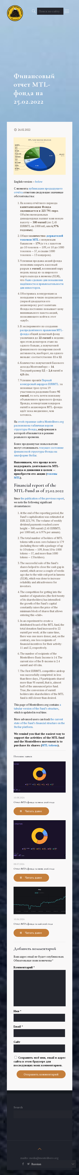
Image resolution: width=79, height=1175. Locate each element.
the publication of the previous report (42, 498)
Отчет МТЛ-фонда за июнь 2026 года (34, 868)
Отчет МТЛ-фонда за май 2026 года (33, 923)
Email (18, 1026)
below (38, 181)
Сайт (17, 1042)
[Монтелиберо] (15, 10)
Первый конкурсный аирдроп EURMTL (39, 382)
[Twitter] (29, 1164)
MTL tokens (50, 745)
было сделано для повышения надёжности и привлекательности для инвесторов (41, 284)
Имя (17, 1011)
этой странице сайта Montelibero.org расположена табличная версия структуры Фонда (39, 425)
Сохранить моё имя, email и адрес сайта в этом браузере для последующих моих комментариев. (40, 1061)
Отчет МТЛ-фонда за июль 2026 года (34, 802)
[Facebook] (23, 1164)
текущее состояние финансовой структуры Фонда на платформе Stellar (39, 451)
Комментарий (24, 967)
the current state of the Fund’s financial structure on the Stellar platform (39, 723)
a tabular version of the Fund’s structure (37, 706)
